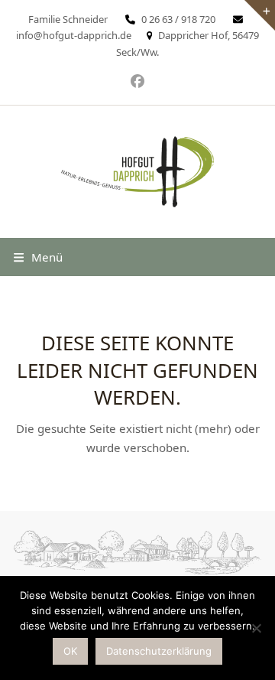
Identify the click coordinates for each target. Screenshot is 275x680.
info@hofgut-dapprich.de (73, 35)
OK (70, 651)
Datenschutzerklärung (159, 651)
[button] (38, 257)
